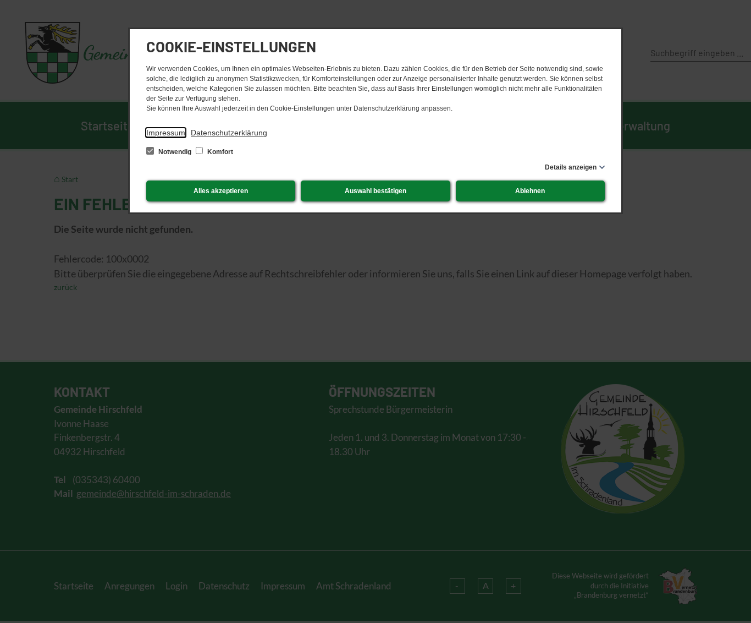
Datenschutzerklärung (229, 132)
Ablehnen (530, 191)
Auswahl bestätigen (375, 191)
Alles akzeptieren (221, 191)
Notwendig (175, 152)
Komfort (219, 152)
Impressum (165, 132)
